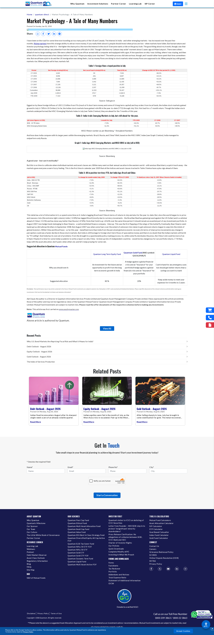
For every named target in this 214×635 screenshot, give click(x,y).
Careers (152, 549)
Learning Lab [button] (135, 3)
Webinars (31, 549)
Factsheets (113, 566)
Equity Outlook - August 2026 (39, 351)
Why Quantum (33, 520)
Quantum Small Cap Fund (78, 529)
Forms (111, 563)
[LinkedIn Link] (177, 569)
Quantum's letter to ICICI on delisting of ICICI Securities (126, 521)
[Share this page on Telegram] (59, 34)
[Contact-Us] (210, 317)
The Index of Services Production (41, 361)
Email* (70, 467)
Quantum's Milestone (36, 523)
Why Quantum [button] (77, 3)
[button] (186, 4)
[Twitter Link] (160, 569)
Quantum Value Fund (77, 532)
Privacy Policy (28, 632)
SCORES (153, 555)
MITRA (152, 561)
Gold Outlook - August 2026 (39, 356)
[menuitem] (77, 3)
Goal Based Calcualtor (159, 532)
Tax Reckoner (114, 568)
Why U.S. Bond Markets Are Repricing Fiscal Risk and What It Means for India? (60, 341)
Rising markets (40, 43)
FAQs (29, 567)
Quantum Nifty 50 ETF (77, 550)
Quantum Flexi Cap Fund (78, 520)
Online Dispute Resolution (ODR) (164, 558)
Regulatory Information (37, 561)
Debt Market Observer (37, 555)
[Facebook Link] (151, 569)
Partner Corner (118, 3)
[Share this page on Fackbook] (43, 34)
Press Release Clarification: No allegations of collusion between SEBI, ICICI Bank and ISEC (125, 537)
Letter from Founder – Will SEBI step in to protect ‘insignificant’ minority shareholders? (126, 528)
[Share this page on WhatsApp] (38, 34)
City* (151, 467)
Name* (30, 467)
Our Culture (32, 532)
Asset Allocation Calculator (161, 523)
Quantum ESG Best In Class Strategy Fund (86, 535)
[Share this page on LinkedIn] (54, 34)
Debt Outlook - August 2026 (39, 346)
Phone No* (113, 467)
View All (107, 328)
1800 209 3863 (163, 618)
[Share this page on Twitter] (48, 34)
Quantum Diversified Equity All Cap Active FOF (86, 539)
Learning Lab (32, 546)
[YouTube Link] (168, 569)
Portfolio (112, 571)
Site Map (31, 570)
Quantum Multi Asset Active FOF (82, 564)
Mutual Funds (61, 246)
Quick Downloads (116, 549)
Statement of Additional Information (124, 580)
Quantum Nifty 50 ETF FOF (80, 547)
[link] (39, 3)
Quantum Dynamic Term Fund (80, 558)
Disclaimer (31, 613)
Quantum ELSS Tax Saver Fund (81, 544)
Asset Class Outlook (36, 558)
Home (29, 14)
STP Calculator (156, 529)
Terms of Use (56, 613)
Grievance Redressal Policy (161, 552)
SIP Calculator (155, 526)
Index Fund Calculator (159, 535)
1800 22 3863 (180, 618)
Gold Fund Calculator (158, 538)
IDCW (111, 583)
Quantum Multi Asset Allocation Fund (84, 526)
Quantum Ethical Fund (77, 523)
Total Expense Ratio (117, 577)
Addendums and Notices (118, 574)
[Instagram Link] (185, 569)
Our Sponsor (32, 526)
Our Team (31, 529)
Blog (29, 564)
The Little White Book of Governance (43, 535)
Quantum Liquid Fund (171, 254)
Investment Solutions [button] (97, 3)
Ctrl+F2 (205, 626)
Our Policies (113, 546)
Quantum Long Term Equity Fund (107, 254)
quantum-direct (42, 14)
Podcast (30, 552)
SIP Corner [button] (150, 3)
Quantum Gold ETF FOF (78, 555)
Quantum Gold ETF (76, 553)
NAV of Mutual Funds (36, 578)
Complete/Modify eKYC (118, 552)
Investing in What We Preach (121, 555)
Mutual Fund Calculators (160, 520)
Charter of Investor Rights (120, 543)
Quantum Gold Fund (133, 252)
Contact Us (154, 546)
